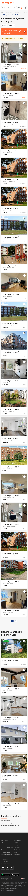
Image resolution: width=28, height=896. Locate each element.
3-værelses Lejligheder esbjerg (10, 825)
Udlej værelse (17, 840)
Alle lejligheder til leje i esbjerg (11, 15)
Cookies (3, 849)
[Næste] (19, 621)
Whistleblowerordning (6, 854)
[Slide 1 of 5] (12, 61)
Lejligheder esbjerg (6, 823)
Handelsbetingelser (6, 852)
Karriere (3, 857)
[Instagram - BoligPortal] (12, 868)
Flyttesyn (16, 842)
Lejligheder (9, 12)
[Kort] (25, 7)
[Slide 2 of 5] (13, 61)
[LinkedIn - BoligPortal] (7, 868)
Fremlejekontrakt (18, 845)
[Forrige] (9, 621)
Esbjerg (17, 12)
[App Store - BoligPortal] (15, 875)
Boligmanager (4, 859)
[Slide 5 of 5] (15, 61)
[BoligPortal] (8, 2)
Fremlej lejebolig (18, 847)
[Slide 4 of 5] (14, 61)
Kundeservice (17, 849)
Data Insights (4, 861)
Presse (2, 845)
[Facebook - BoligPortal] (3, 868)
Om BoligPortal (4, 840)
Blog (2, 842)
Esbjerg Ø (11, 25)
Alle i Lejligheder (6, 820)
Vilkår (15, 852)
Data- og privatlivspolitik (7, 847)
